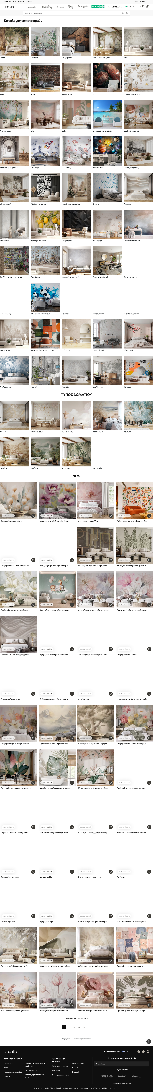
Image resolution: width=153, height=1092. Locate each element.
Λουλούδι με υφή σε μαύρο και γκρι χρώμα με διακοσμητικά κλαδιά (132, 788)
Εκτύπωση (56, 1070)
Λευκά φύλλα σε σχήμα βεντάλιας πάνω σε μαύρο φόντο (93, 832)
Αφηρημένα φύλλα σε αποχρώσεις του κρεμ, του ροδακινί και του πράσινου (16, 565)
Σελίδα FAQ (8, 1063)
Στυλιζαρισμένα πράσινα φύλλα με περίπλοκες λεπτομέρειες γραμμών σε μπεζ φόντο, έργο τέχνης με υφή (132, 565)
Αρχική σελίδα (67, 1039)
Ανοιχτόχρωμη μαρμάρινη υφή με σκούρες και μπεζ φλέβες (55, 565)
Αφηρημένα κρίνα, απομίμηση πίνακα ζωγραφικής (16, 743)
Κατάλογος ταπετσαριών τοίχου (34, 1076)
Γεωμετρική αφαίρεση (10, 699)
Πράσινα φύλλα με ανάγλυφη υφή (131, 1010)
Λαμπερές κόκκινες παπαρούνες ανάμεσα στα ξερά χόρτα (16, 832)
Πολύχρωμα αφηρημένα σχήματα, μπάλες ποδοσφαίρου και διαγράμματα (55, 699)
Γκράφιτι (121, 877)
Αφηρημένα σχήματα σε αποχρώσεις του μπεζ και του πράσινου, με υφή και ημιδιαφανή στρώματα (55, 966)
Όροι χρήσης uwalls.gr (60, 1075)
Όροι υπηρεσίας (78, 1063)
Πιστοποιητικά (31, 1070)
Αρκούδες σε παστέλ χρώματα (130, 966)
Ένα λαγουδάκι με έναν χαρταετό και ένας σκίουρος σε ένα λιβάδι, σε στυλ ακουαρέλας (16, 1010)
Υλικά (6, 1068)
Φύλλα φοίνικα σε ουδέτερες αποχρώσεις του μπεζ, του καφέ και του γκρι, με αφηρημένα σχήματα (132, 921)
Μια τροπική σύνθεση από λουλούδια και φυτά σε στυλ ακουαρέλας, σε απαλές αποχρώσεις (93, 788)
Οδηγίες (7, 1076)
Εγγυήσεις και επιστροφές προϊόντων (35, 1064)
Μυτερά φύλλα (46, 877)
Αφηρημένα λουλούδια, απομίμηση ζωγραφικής (132, 743)
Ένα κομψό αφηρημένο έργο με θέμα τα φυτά (16, 788)
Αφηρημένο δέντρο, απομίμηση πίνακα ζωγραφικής (93, 743)
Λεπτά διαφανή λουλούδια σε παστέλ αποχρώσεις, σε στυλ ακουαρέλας (93, 610)
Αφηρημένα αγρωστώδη (11, 521)
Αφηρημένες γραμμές (10, 877)
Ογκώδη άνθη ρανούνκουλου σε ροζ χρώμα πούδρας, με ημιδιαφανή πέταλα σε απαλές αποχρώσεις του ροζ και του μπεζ (93, 1010)
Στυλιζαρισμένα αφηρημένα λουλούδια (93, 654)
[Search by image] (122, 13)
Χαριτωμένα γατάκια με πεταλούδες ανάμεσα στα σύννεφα (132, 699)
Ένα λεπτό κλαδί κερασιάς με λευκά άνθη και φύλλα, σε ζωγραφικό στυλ (16, 966)
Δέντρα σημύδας (8, 921)
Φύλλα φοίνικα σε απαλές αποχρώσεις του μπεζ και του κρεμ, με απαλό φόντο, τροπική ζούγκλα (93, 966)
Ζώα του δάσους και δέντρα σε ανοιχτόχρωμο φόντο (55, 832)
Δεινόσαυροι (83, 699)
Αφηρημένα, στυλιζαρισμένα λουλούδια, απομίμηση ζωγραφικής (55, 521)
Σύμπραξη (76, 1072)
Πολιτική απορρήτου (60, 1066)
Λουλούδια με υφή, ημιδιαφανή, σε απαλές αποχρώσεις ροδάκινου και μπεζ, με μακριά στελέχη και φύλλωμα (93, 921)
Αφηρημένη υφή (46, 921)
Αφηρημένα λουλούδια (88, 521)
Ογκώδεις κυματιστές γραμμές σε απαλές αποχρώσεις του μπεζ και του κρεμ (16, 654)
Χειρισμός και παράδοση (13, 1072)
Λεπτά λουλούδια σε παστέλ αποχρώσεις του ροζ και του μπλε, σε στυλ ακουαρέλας (132, 610)
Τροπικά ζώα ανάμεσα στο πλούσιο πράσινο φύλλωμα (132, 832)
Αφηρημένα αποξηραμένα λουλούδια (55, 654)
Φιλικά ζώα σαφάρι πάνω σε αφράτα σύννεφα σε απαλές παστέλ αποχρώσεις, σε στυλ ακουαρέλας (55, 610)
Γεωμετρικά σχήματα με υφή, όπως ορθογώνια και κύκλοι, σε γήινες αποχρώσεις (93, 565)
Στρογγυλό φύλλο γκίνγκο (89, 877)
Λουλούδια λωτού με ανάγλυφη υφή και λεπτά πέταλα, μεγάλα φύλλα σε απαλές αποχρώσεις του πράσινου (16, 610)
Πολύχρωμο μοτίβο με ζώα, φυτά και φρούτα (132, 521)
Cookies (75, 1068)
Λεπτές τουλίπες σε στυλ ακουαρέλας (55, 1010)
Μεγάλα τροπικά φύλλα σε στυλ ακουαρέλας (55, 788)
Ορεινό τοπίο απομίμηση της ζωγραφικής (55, 743)
